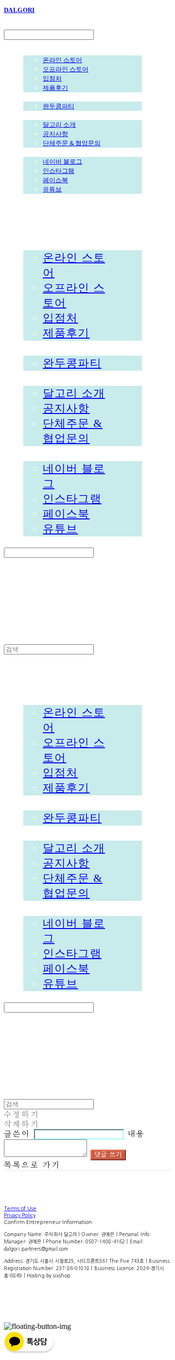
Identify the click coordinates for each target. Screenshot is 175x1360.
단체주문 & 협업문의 (72, 142)
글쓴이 (17, 1134)
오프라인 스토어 (65, 69)
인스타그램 (58, 170)
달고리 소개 (59, 124)
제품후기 (55, 87)
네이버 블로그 (62, 161)
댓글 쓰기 (108, 1155)
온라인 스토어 (62, 59)
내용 (136, 1134)
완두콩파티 (58, 106)
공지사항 (55, 133)
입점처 (52, 78)
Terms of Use (20, 1208)
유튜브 (52, 189)
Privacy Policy (19, 1215)
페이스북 (55, 179)
